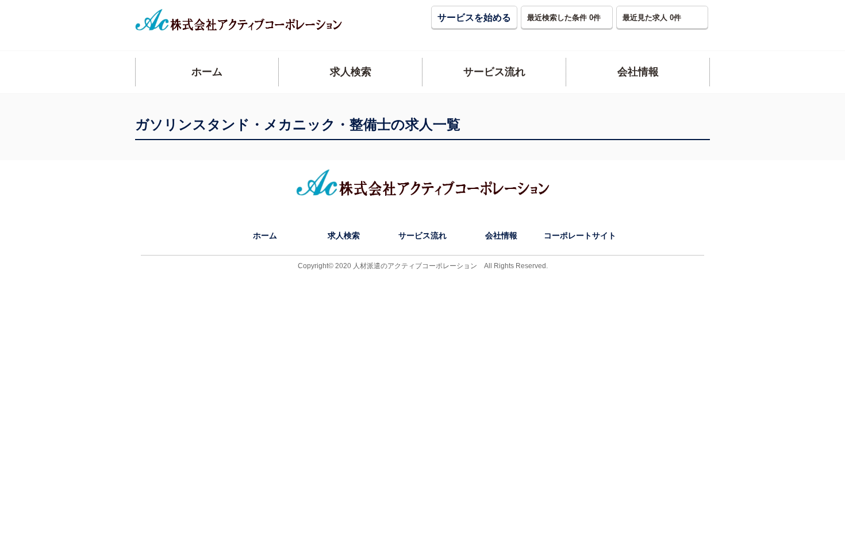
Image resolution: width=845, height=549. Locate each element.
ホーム (265, 235)
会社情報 (501, 235)
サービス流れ (422, 235)
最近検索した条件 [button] (564, 17)
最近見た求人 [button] (652, 17)
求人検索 (344, 235)
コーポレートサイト (580, 235)
